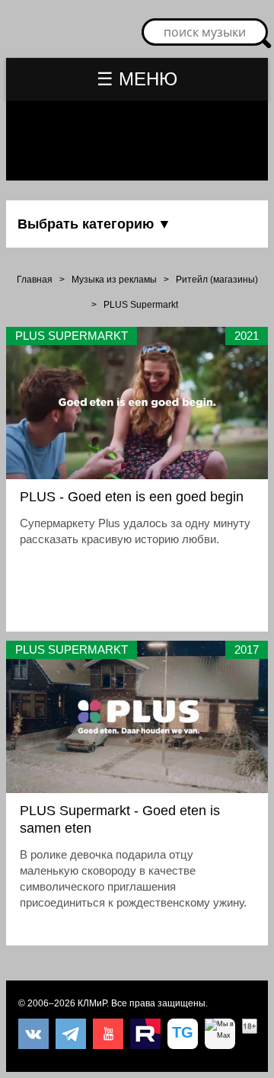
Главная (35, 279)
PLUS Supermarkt (141, 304)
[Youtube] (108, 1034)
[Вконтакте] (33, 1034)
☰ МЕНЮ (137, 79)
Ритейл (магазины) (217, 279)
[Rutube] (145, 1034)
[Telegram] (71, 1034)
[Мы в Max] (220, 1034)
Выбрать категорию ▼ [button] (94, 224)
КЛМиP (92, 1003)
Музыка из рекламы (114, 279)
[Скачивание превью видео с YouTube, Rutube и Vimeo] (182, 1034)
